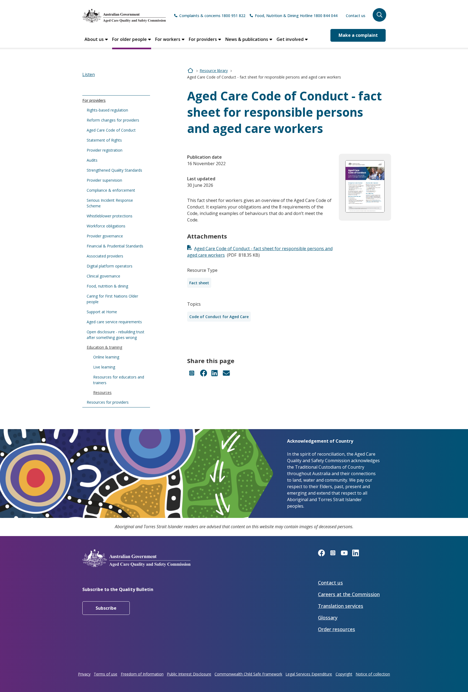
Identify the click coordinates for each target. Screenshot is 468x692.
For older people (129, 39)
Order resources (336, 629)
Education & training (104, 347)
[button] (379, 15)
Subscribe (106, 608)
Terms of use (105, 674)
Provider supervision (104, 180)
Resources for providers (108, 402)
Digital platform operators (109, 266)
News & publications (246, 39)
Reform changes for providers (113, 120)
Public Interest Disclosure (189, 674)
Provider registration (104, 150)
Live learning (104, 367)
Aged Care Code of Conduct (111, 130)
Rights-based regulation (107, 110)
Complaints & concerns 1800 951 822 (212, 15)
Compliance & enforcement (111, 190)
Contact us (355, 15)
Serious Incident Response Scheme (110, 203)
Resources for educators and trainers (118, 379)
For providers (203, 39)
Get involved (290, 39)
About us (94, 39)
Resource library (214, 70)
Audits (92, 160)
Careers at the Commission (349, 594)
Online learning (106, 357)
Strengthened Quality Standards (114, 170)
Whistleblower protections (109, 215)
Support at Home (102, 311)
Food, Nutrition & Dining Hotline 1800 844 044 (296, 15)
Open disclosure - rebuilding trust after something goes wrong (115, 334)
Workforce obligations (106, 226)
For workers (167, 39)
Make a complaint (358, 35)
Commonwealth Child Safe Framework (248, 674)
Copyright (344, 674)
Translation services (340, 606)
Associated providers (105, 256)
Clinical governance (103, 276)
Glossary (327, 617)
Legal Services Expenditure (308, 674)
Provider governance (105, 236)
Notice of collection (373, 674)
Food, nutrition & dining (107, 286)
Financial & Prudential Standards (115, 246)
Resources (102, 392)
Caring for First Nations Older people (112, 298)
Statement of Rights (104, 140)
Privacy (84, 674)
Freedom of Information (142, 674)
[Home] (124, 16)
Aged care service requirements (114, 321)
